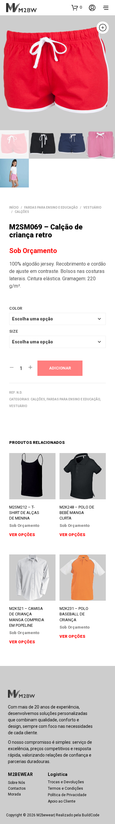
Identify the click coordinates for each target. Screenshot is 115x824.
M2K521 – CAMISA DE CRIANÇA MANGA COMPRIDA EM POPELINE (26, 617)
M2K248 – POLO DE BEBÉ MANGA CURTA (76, 512)
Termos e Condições (65, 788)
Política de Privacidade (67, 795)
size (13, 331)
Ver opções (22, 534)
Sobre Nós (16, 783)
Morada (14, 794)
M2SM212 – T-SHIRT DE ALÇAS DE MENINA (24, 512)
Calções (22, 212)
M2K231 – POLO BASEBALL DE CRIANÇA (73, 614)
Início (14, 207)
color (15, 308)
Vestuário (92, 207)
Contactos (17, 788)
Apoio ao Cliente (61, 801)
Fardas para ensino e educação (51, 207)
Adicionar (60, 368)
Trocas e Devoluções (66, 782)
